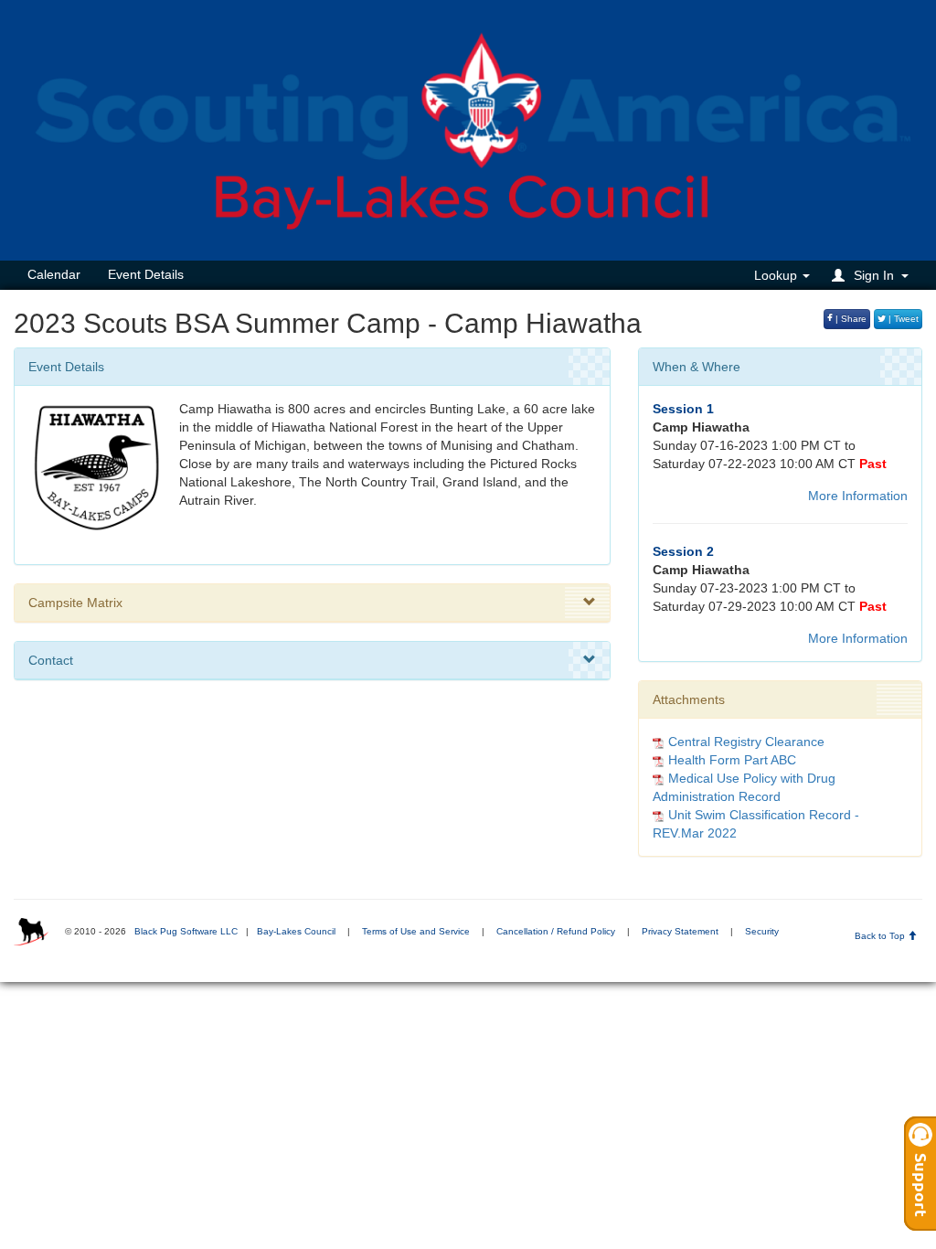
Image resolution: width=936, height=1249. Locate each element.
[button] (873, 275)
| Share (850, 319)
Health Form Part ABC (732, 760)
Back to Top (881, 936)
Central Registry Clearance (746, 741)
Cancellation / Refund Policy (555, 931)
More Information (858, 495)
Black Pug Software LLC (186, 931)
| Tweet (902, 319)
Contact (50, 660)
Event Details (146, 274)
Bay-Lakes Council (296, 931)
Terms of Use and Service (416, 931)
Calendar (53, 274)
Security (762, 931)
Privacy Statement (680, 931)
